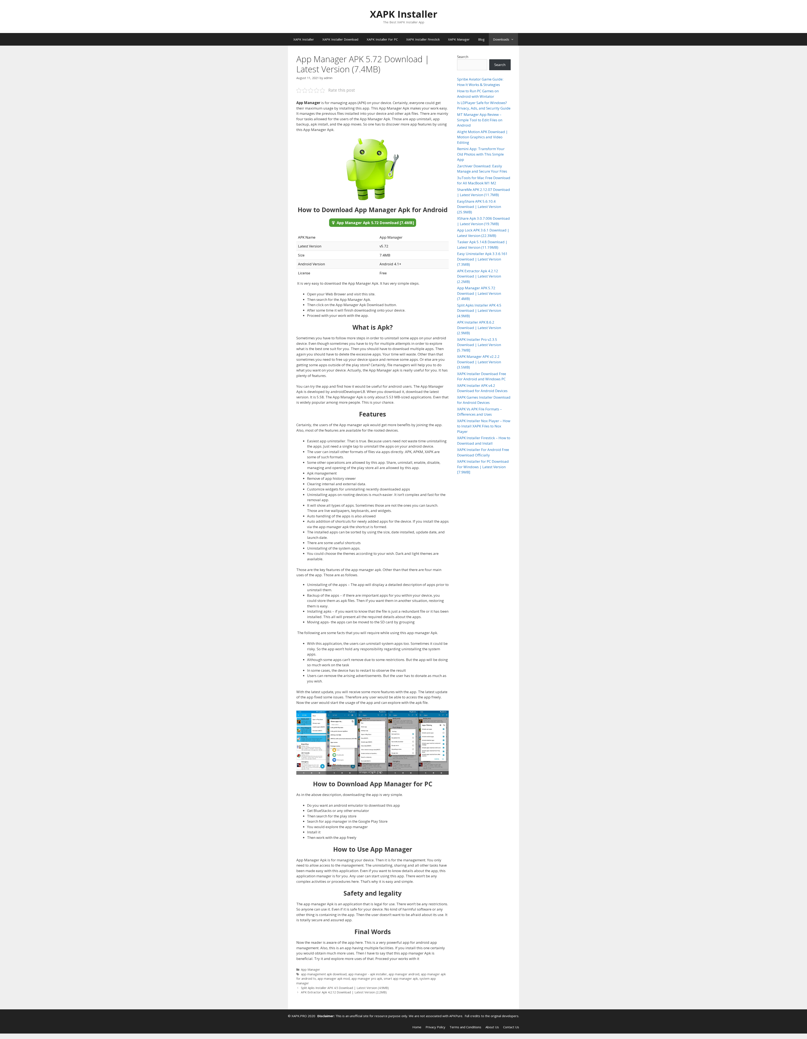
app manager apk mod (334, 979)
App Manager (310, 970)
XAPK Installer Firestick (423, 39)
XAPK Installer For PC (382, 39)
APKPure (455, 1016)
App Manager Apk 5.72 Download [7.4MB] (375, 222)
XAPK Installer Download (340, 39)
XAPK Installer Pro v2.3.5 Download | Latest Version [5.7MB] (479, 345)
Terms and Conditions (465, 1027)
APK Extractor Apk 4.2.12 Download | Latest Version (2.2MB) (344, 992)
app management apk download (324, 974)
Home (416, 1027)
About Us (492, 1027)
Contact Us (511, 1027)
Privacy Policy (435, 1027)
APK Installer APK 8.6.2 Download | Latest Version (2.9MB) (479, 327)
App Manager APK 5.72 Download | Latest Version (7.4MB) (479, 293)
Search (462, 56)
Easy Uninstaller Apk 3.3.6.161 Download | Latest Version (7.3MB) (482, 259)
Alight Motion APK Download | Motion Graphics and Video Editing (482, 137)
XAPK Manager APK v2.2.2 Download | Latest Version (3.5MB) (479, 362)
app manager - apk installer (367, 974)
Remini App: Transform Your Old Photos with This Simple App (481, 154)
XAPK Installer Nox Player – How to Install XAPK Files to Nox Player (483, 426)
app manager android (404, 974)
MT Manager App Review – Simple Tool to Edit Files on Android (479, 120)
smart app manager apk (401, 979)
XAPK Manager (459, 39)
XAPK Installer (403, 14)
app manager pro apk (366, 979)
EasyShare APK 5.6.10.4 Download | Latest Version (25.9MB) (479, 206)
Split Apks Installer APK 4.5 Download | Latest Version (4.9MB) (345, 988)
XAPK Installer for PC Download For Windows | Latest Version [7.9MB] (483, 467)
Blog (481, 39)
